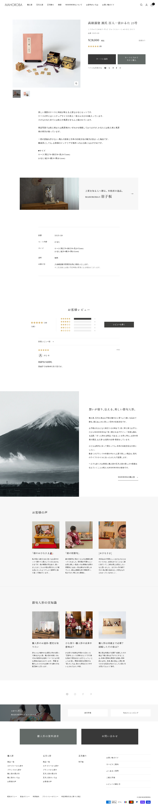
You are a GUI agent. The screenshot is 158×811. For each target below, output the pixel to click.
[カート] (152, 5)
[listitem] (105, 68)
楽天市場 (87, 713)
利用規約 (36, 796)
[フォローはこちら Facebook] (83, 694)
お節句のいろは (92, 5)
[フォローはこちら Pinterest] (91, 694)
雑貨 (59, 5)
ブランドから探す (14, 770)
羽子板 (81, 762)
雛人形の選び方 (13, 774)
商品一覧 (10, 762)
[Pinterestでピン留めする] (113, 68)
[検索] (141, 5)
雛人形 (29, 5)
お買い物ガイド (108, 5)
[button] (93, 46)
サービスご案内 (112, 764)
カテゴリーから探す (15, 766)
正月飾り (50, 5)
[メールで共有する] (120, 68)
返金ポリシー (25, 796)
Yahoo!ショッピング (130, 713)
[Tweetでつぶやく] (109, 68)
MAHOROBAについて (73, 5)
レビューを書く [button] (119, 324)
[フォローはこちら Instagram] (75, 694)
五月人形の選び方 (50, 774)
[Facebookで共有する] (116, 68)
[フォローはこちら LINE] (67, 694)
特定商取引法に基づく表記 (71, 796)
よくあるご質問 (112, 771)
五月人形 (39, 5)
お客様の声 (11, 781)
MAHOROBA (146, 797)
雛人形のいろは (13, 777)
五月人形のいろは (50, 777)
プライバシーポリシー (50, 796)
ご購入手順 (110, 777)
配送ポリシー (12, 796)
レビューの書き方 (113, 784)
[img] (43, 350)
